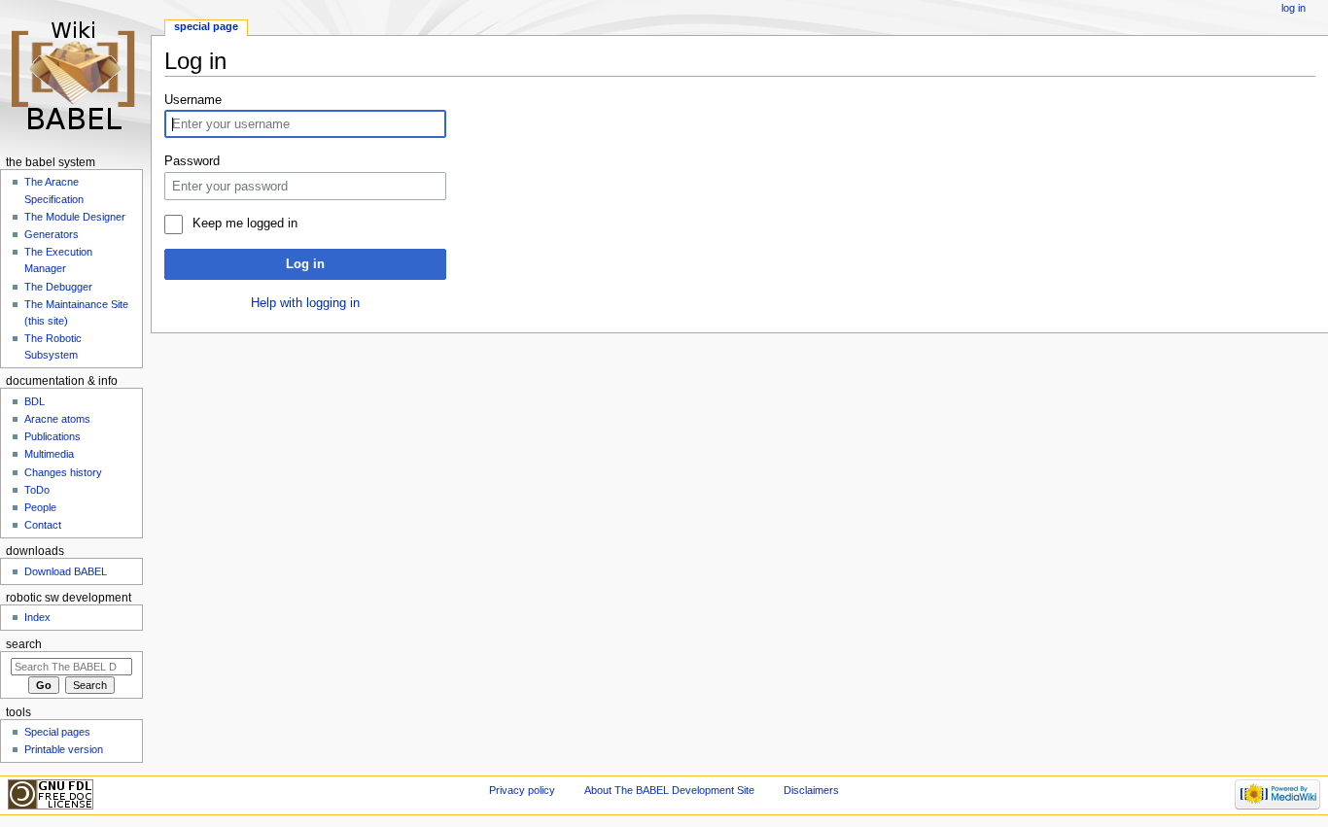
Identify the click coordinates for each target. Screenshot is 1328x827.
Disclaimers (811, 790)
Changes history (63, 472)
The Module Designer (74, 217)
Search (24, 644)
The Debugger (58, 287)
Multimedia (49, 454)
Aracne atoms (57, 419)
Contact (42, 525)
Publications (52, 436)
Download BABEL (65, 571)
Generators (51, 234)
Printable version (63, 749)
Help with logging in (305, 303)
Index (37, 617)
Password (192, 161)
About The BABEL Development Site (669, 790)
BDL (34, 401)
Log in (305, 264)
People (40, 507)
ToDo (37, 490)
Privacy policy (522, 790)
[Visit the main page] (75, 75)
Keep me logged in (244, 223)
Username (193, 100)
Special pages (57, 732)
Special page (206, 26)
